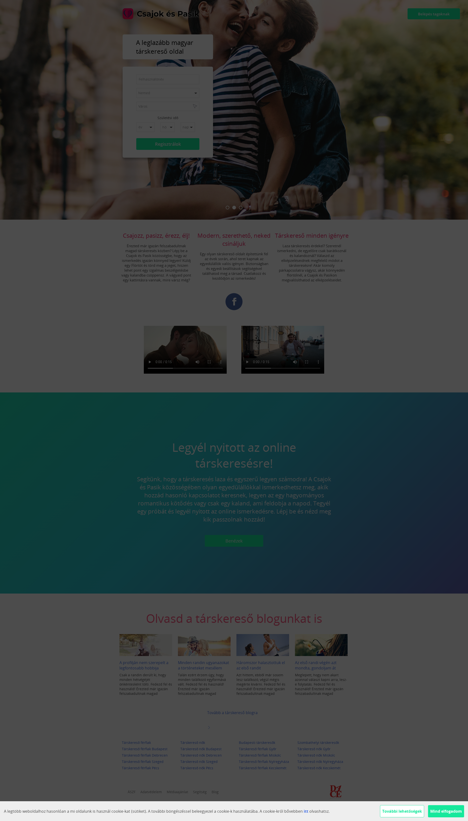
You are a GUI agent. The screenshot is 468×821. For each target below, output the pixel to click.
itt (306, 811)
